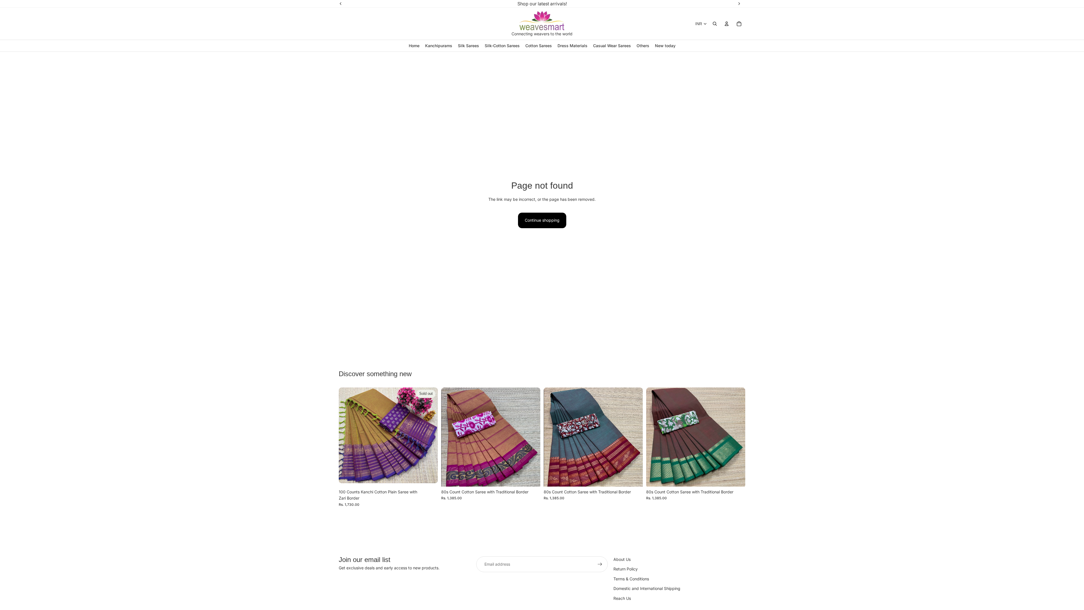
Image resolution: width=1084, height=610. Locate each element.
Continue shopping (542, 220)
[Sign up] (600, 564)
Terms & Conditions (631, 578)
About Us (622, 559)
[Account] (726, 24)
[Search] (715, 24)
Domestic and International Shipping (646, 588)
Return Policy (625, 569)
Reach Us (622, 598)
